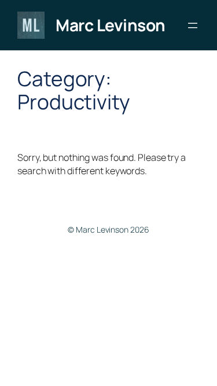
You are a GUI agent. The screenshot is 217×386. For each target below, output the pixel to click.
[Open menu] (193, 25)
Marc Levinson (110, 25)
